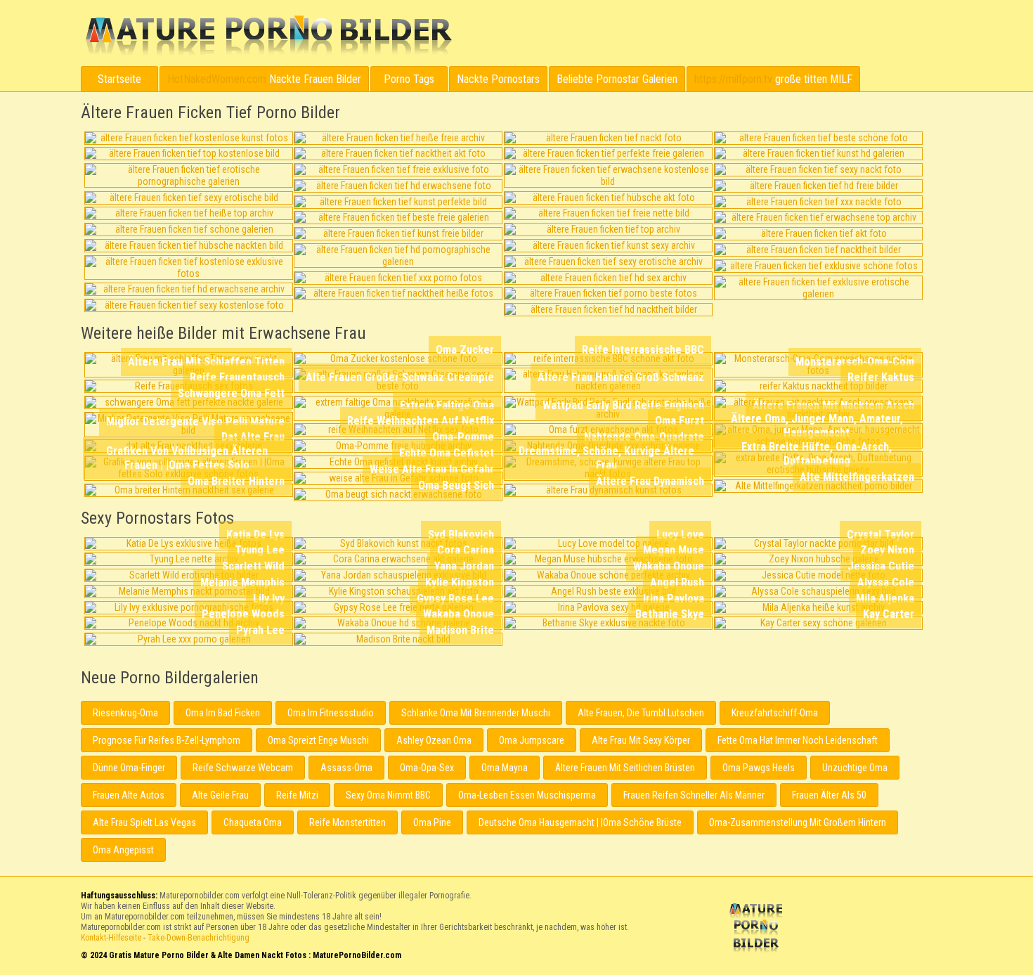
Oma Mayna (504, 767)
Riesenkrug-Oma (125, 712)
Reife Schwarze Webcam (243, 767)
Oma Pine (432, 822)
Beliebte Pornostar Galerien (617, 79)
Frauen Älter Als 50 (829, 795)
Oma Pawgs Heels (758, 767)
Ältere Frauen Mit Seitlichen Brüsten (625, 767)
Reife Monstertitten (347, 822)
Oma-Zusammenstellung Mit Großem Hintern (797, 822)
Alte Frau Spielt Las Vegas (144, 822)
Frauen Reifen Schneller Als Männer (694, 795)
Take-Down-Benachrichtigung (198, 938)
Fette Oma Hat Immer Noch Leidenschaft (797, 740)
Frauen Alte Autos (128, 795)
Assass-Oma (346, 767)
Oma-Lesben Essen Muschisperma (527, 795)
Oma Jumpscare (531, 740)
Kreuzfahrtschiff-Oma (775, 712)
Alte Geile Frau (220, 795)
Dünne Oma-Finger (129, 767)
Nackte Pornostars (498, 79)
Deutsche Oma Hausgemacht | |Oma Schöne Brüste (580, 822)
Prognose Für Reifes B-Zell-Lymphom (166, 740)
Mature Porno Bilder (268, 35)
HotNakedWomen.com (216, 79)
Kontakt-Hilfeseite (111, 938)
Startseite (119, 79)
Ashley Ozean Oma (434, 740)
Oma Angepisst (123, 849)
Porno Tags (409, 79)
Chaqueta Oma (252, 822)
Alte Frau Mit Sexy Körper (641, 740)
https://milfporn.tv (733, 79)
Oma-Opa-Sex (427, 767)
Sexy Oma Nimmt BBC (388, 795)
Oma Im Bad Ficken (223, 712)
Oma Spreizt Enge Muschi (318, 740)
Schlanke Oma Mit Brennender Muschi (475, 712)
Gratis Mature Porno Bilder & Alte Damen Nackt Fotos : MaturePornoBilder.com (758, 929)
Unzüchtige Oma (855, 767)
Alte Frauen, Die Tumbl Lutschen (641, 712)
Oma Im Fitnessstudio (330, 712)
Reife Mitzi (297, 795)
